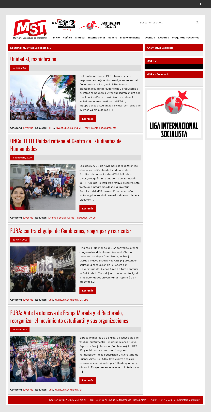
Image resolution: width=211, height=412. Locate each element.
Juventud (149, 37)
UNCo (92, 217)
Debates (163, 37)
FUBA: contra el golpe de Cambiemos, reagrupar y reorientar (70, 230)
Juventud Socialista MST (70, 127)
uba (86, 299)
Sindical (80, 37)
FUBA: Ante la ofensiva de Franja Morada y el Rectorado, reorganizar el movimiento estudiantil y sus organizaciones (69, 317)
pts (114, 127)
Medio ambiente (130, 37)
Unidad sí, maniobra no (33, 59)
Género (112, 37)
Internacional (96, 37)
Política (67, 37)
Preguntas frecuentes (185, 37)
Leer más (87, 118)
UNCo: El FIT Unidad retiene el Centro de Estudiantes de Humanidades (65, 145)
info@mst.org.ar (190, 399)
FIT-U (51, 127)
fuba (50, 299)
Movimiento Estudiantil (98, 127)
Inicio (56, 37)
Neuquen (82, 217)
